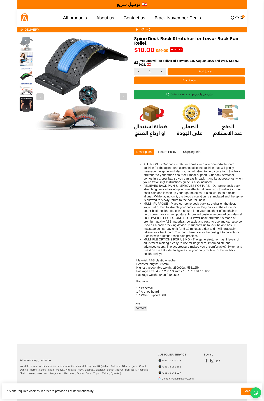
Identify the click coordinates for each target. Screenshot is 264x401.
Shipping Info (191, 152)
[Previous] (26, 40)
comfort (141, 308)
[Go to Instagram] (142, 29)
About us (105, 17)
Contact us (134, 17)
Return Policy (167, 152)
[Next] (26, 108)
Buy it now (189, 80)
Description (144, 152)
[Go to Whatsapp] (148, 29)
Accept (249, 391)
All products (75, 17)
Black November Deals (178, 17)
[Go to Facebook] (137, 29)
